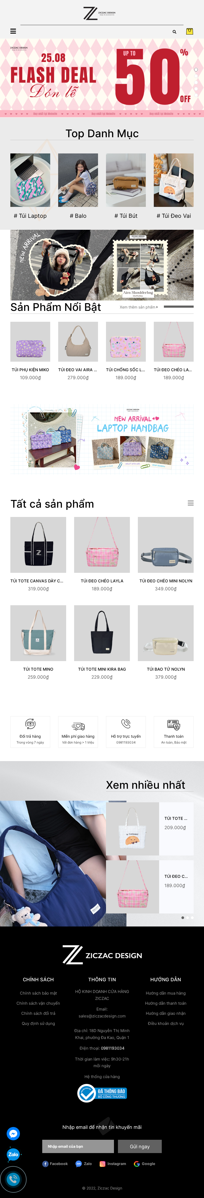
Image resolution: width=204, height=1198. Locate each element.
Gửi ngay (140, 1146)
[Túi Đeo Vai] (174, 180)
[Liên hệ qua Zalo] (13, 1155)
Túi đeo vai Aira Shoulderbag (91, 369)
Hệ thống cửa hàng (102, 1076)
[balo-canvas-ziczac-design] (102, 264)
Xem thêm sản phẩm (138, 307)
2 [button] (196, 76)
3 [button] (196, 82)
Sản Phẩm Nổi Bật (55, 307)
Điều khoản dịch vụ (166, 1023)
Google (148, 1163)
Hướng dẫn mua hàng (166, 993)
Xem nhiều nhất (145, 784)
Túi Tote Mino (38, 669)
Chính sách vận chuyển (38, 1003)
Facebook (59, 1163)
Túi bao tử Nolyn (166, 669)
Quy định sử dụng (38, 1023)
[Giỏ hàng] (189, 31)
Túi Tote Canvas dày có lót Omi (45, 580)
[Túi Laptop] (30, 180)
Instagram (116, 1163)
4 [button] (196, 89)
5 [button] (196, 95)
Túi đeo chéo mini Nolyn (165, 580)
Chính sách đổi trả (38, 1013)
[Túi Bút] (126, 180)
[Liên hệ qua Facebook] (13, 1133)
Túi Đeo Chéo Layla (175, 369)
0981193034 (126, 742)
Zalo (87, 1163)
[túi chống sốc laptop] (102, 439)
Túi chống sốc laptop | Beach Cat (144, 369)
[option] (102, 78)
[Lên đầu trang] (195, 1173)
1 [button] (196, 70)
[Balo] (78, 180)
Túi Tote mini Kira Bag (102, 669)
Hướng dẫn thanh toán (165, 1003)
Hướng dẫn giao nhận (166, 1013)
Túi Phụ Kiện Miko (30, 369)
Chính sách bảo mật (38, 993)
